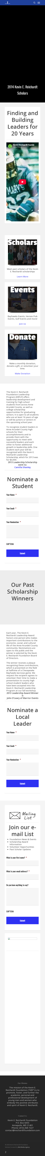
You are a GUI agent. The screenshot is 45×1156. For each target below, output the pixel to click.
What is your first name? (16, 857)
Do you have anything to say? (17, 885)
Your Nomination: (13, 522)
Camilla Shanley (22, 467)
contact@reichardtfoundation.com (22, 1130)
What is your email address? (17, 871)
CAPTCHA (10, 544)
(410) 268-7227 (26, 1127)
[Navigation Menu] (39, 3)
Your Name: (11, 494)
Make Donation (22, 373)
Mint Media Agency (24, 1147)
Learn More (22, 276)
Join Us (22, 323)
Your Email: (11, 508)
